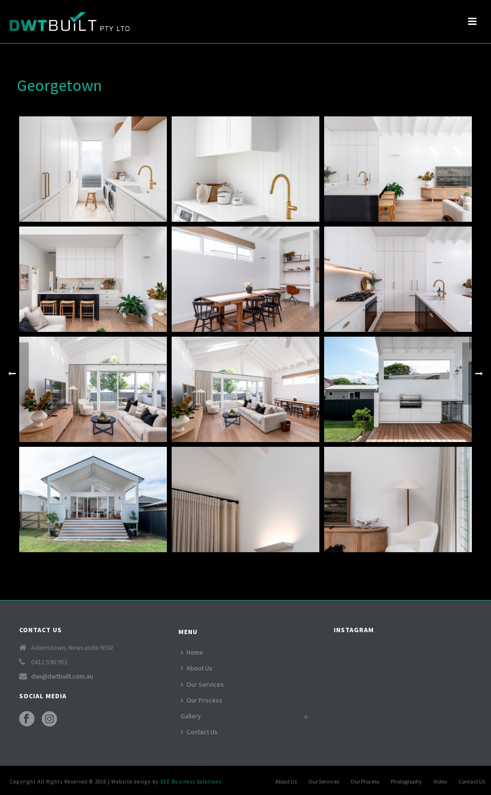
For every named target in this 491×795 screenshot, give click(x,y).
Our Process (204, 700)
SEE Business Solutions (191, 781)
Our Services (205, 684)
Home (195, 652)
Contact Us (202, 731)
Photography (406, 781)
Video (440, 781)
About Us (199, 668)
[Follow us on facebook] (27, 719)
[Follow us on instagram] (49, 719)
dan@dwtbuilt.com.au (62, 676)
